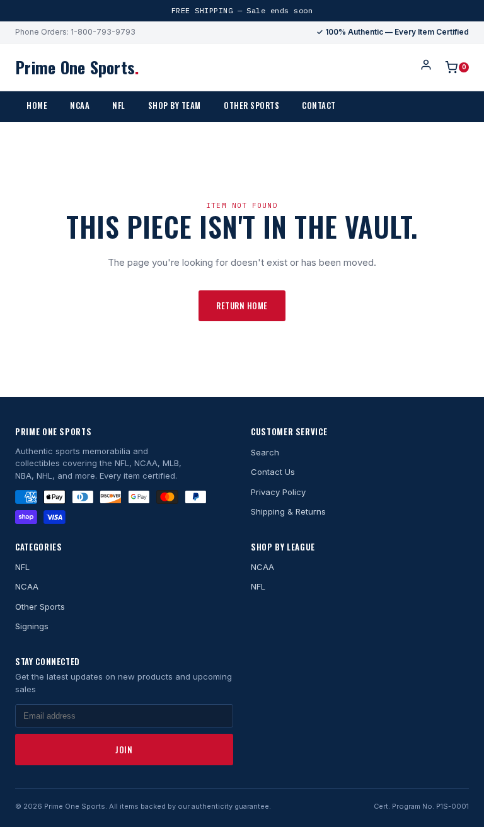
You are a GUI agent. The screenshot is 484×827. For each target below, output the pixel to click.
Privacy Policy (278, 492)
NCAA (79, 105)
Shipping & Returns (288, 511)
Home (36, 105)
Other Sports (251, 105)
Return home (242, 305)
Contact (319, 105)
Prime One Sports (77, 67)
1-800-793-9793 (103, 32)
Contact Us (273, 472)
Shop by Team (174, 105)
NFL (118, 105)
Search (265, 452)
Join (123, 749)
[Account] (426, 67)
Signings (32, 626)
